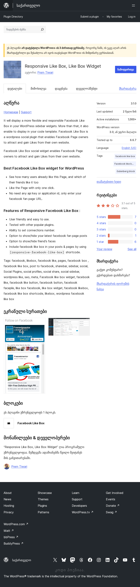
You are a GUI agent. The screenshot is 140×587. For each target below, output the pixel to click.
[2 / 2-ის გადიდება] (85, 323)
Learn (75, 493)
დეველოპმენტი (86, 88)
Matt (9, 531)
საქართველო (21, 560)
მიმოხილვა (38, 88)
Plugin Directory (13, 16)
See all (132, 249)
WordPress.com (16, 524)
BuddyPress (14, 543)
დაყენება (61, 88)
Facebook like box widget (125, 163)
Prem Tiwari (45, 72)
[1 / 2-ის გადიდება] (40, 323)
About (8, 493)
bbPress (11, 537)
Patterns (43, 512)
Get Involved (114, 493)
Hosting (9, 505)
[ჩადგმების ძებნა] (42, 29)
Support (26, 112)
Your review (104, 249)
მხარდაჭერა (127, 88)
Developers (79, 505)
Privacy (9, 512)
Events (110, 499)
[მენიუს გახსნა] (134, 5)
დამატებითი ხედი (109, 181)
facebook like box (125, 156)
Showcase (45, 493)
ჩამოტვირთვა (125, 69)
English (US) (129, 147)
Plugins (42, 505)
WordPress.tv (83, 512)
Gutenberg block (126, 171)
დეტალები (14, 88)
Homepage (11, 112)
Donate (113, 505)
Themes (43, 499)
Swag (111, 512)
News (7, 499)
